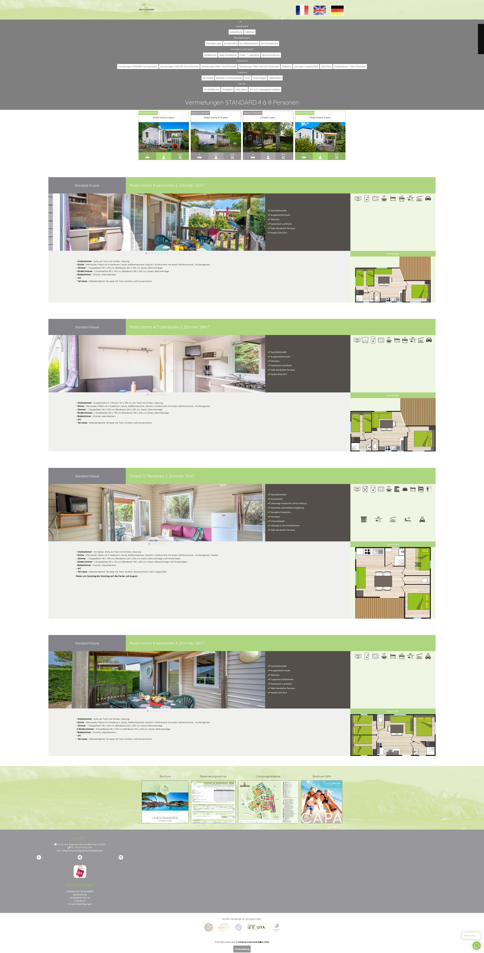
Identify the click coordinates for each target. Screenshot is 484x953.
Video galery (241, 89)
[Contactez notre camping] (80, 857)
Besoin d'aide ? (470, 936)
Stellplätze (286, 66)
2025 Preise (326, 66)
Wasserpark (242, 26)
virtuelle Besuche (211, 89)
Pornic (247, 78)
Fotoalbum (79, 900)
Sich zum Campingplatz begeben (265, 89)
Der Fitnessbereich (269, 43)
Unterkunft (242, 60)
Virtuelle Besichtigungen (80, 904)
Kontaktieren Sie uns (80, 897)
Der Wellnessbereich (248, 43)
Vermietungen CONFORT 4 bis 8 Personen (179, 66)
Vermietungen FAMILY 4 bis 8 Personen (219, 66)
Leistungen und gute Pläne (306, 66)
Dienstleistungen (242, 37)
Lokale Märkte (275, 78)
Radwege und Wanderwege (229, 78)
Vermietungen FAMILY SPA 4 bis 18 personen (259, 66)
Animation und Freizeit (242, 49)
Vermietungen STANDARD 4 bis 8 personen (138, 66)
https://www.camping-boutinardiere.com (82, 850)
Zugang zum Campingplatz (79, 891)
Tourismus (242, 72)
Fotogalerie (227, 89)
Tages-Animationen (228, 55)
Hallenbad (249, 32)
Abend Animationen (271, 55)
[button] (146, 253)
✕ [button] (479, 934)
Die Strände (208, 78)
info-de (242, 83)
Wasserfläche (236, 32)
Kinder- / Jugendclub (249, 55)
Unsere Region (259, 78)
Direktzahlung (242, 949)
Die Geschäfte (230, 43)
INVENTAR (393, 253)
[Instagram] (121, 857)
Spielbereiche (210, 55)
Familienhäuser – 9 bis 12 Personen (350, 66)
